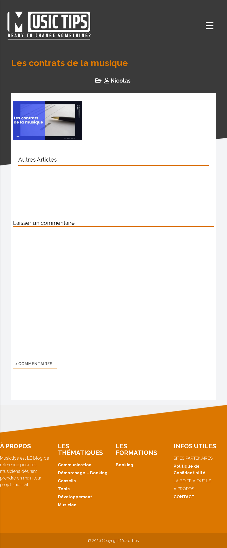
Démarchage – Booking (82, 472)
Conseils (67, 480)
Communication (74, 464)
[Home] (49, 36)
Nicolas (121, 80)
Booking (124, 464)
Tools (64, 488)
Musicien (67, 504)
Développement (75, 496)
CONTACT (184, 496)
